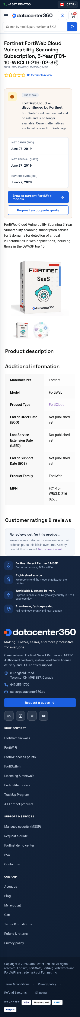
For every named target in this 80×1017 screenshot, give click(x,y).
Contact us (12, 864)
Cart (7, 915)
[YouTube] (43, 716)
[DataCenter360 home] (32, 15)
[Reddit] (32, 716)
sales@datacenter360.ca (27, 692)
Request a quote (37, 703)
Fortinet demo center (19, 845)
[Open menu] (5, 15)
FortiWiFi (10, 748)
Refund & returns (16, 934)
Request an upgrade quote (38, 210)
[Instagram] (20, 716)
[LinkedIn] (9, 716)
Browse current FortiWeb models (32, 197)
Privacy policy (14, 943)
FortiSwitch (12, 766)
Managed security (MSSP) (22, 827)
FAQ (7, 855)
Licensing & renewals (19, 776)
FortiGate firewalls (17, 738)
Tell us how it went (50, 549)
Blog (7, 896)
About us (10, 887)
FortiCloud (56, 405)
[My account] (62, 15)
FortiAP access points (20, 757)
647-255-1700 (19, 685)
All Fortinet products (18, 804)
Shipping (41, 992)
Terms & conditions (18, 924)
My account (12, 905)
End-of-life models (17, 785)
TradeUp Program (16, 795)
